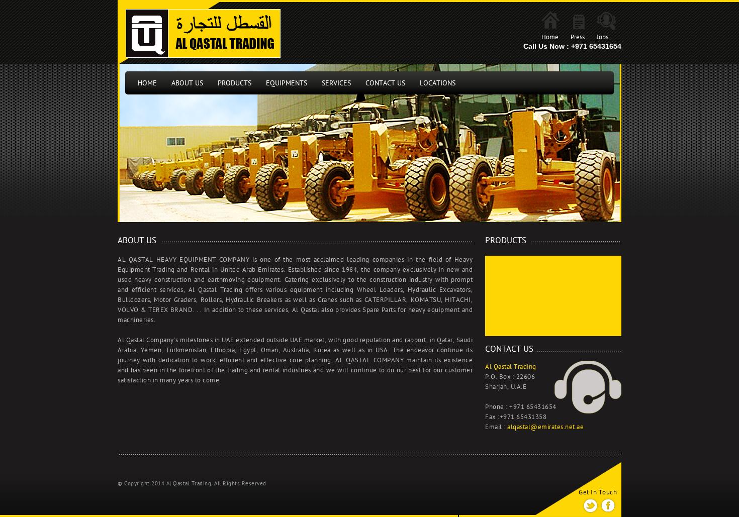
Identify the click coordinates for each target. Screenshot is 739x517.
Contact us (385, 83)
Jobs (602, 37)
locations (437, 83)
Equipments (286, 83)
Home (550, 37)
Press (578, 37)
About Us (187, 83)
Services (336, 83)
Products (234, 83)
